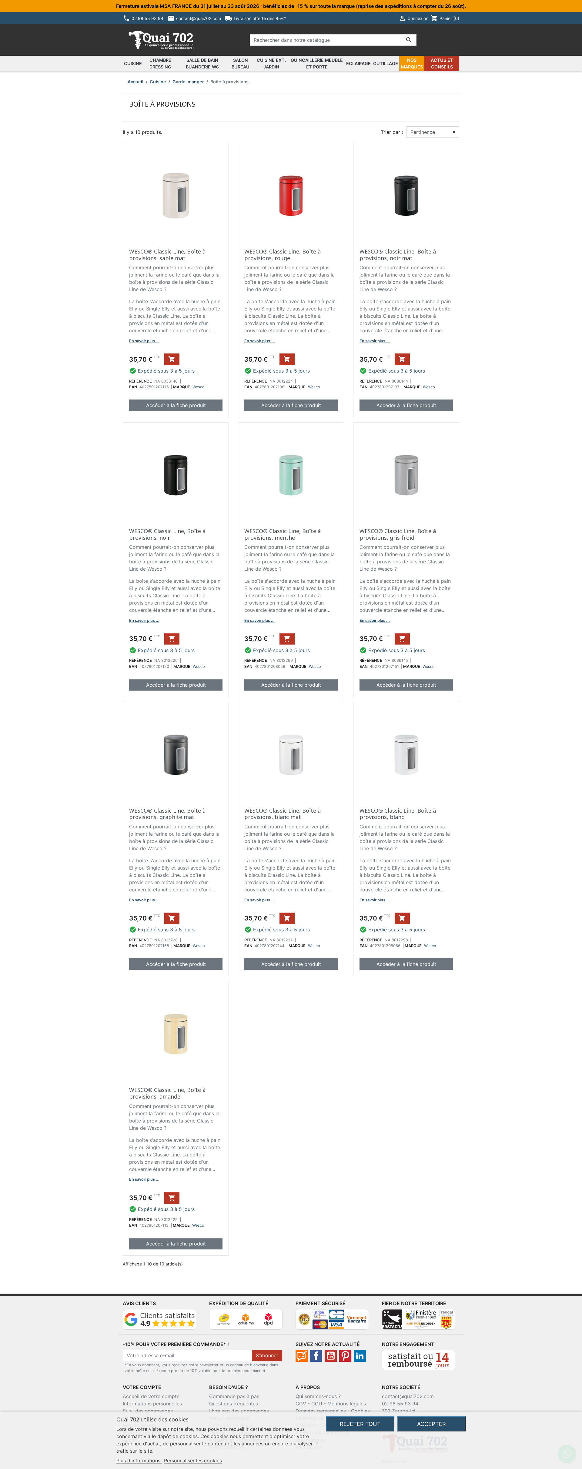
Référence (140, 381)
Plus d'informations (139, 1460)
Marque (181, 387)
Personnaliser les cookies (193, 1460)
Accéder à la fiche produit (176, 405)
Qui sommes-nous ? (318, 1396)
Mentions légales (346, 1404)
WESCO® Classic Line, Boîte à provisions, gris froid (398, 534)
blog (302, 1356)
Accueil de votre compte (151, 1396)
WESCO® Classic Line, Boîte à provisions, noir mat (398, 255)
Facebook (316, 1356)
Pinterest (345, 1356)
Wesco (198, 387)
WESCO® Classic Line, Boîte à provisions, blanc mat (282, 814)
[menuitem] (133, 63)
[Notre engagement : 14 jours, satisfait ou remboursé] (418, 1359)
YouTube (331, 1356)
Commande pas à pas (234, 1396)
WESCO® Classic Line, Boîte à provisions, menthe (282, 534)
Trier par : (392, 132)
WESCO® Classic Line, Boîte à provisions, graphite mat (167, 814)
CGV (301, 1404)
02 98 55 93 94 (400, 1404)
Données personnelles (321, 1411)
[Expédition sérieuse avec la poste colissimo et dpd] (246, 1319)
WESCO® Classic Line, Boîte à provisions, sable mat (167, 255)
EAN (133, 387)
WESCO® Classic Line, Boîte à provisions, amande (167, 1093)
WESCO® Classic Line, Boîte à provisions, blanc (398, 814)
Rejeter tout (360, 1424)
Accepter (431, 1424)
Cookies (360, 1411)
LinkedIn (360, 1356)
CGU (316, 1404)
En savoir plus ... (144, 341)
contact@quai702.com (408, 1396)
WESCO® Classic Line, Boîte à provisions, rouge (282, 255)
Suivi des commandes (148, 1411)
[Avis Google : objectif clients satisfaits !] (159, 1319)
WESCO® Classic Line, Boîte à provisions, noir (167, 534)
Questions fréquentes (233, 1404)
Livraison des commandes (239, 1411)
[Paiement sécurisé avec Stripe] (332, 1319)
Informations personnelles (152, 1404)
